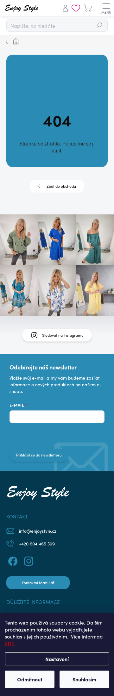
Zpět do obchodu (61, 186)
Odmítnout (29, 679)
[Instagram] (27, 560)
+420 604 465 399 (37, 544)
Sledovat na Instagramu (63, 335)
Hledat (99, 25)
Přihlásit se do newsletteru (39, 454)
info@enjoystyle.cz (37, 531)
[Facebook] (11, 560)
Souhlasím (84, 679)
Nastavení (57, 658)
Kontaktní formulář (38, 582)
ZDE (9, 643)
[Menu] (106, 8)
